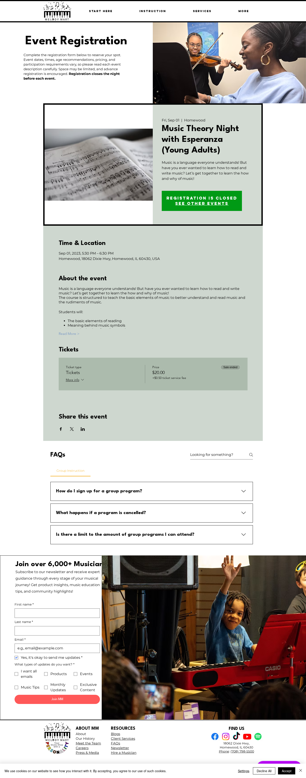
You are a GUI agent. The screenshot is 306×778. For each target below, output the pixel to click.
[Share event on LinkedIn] (83, 429)
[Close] (300, 770)
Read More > (69, 334)
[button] (243, 11)
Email (20, 640)
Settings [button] (243, 771)
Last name (24, 622)
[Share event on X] (72, 429)
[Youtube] (247, 736)
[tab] (70, 470)
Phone (224, 751)
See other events (201, 203)
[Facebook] (215, 736)
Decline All (264, 771)
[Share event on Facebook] (61, 429)
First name (24, 604)
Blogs (115, 734)
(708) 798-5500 (242, 751)
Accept (286, 771)
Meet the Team (88, 743)
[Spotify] (258, 736)
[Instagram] (226, 736)
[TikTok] (236, 736)
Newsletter (120, 748)
